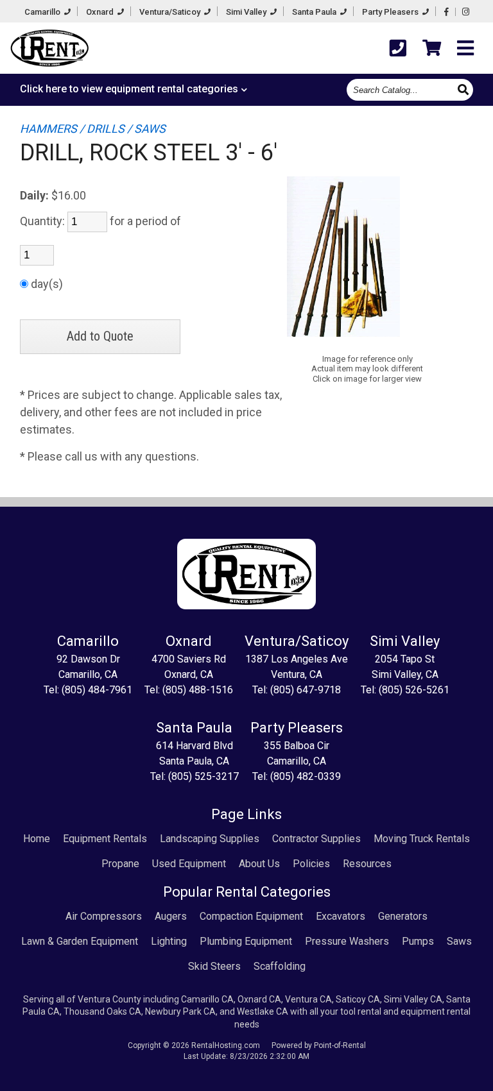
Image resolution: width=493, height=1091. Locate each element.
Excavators (340, 916)
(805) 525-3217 (203, 776)
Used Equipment (189, 864)
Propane (120, 864)
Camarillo (43, 12)
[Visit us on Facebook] (446, 12)
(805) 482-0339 (305, 776)
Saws (459, 941)
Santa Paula (315, 12)
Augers (171, 916)
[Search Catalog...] (464, 89)
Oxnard (101, 12)
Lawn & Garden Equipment (79, 941)
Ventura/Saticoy (170, 12)
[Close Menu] (465, 48)
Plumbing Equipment (246, 941)
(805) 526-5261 (414, 690)
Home (36, 839)
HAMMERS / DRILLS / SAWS (93, 128)
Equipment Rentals (105, 839)
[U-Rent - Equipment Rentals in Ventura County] (49, 50)
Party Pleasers (391, 12)
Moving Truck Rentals (422, 839)
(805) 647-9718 (305, 690)
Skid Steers (214, 966)
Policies (311, 864)
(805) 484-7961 (97, 690)
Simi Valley (247, 12)
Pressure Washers (347, 941)
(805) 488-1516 (197, 690)
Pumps (418, 941)
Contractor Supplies (316, 839)
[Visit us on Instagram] (465, 12)
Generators (403, 916)
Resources (367, 864)
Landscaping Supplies (209, 839)
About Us (259, 864)
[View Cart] (431, 48)
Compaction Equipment (251, 916)
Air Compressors (103, 916)
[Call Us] (398, 48)
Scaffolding (280, 966)
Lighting (169, 941)
